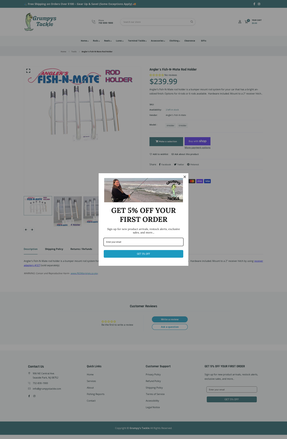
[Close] (184, 176)
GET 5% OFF (143, 253)
